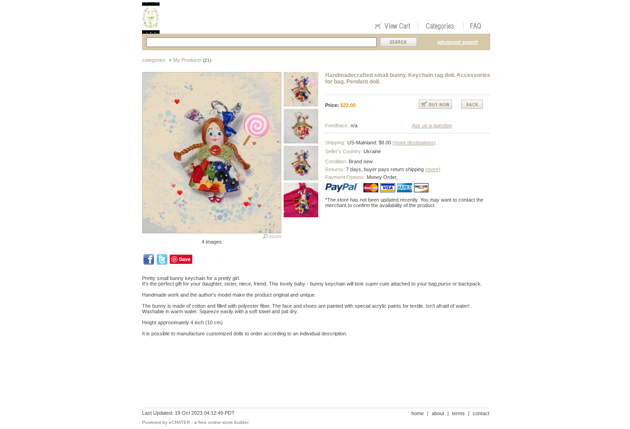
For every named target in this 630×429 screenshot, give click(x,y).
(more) (432, 169)
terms (458, 413)
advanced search (457, 42)
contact (481, 413)
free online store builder (223, 422)
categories (154, 60)
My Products (187, 60)
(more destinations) (414, 142)
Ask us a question (432, 125)
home (417, 413)
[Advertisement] (310, 375)
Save (184, 259)
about (438, 413)
